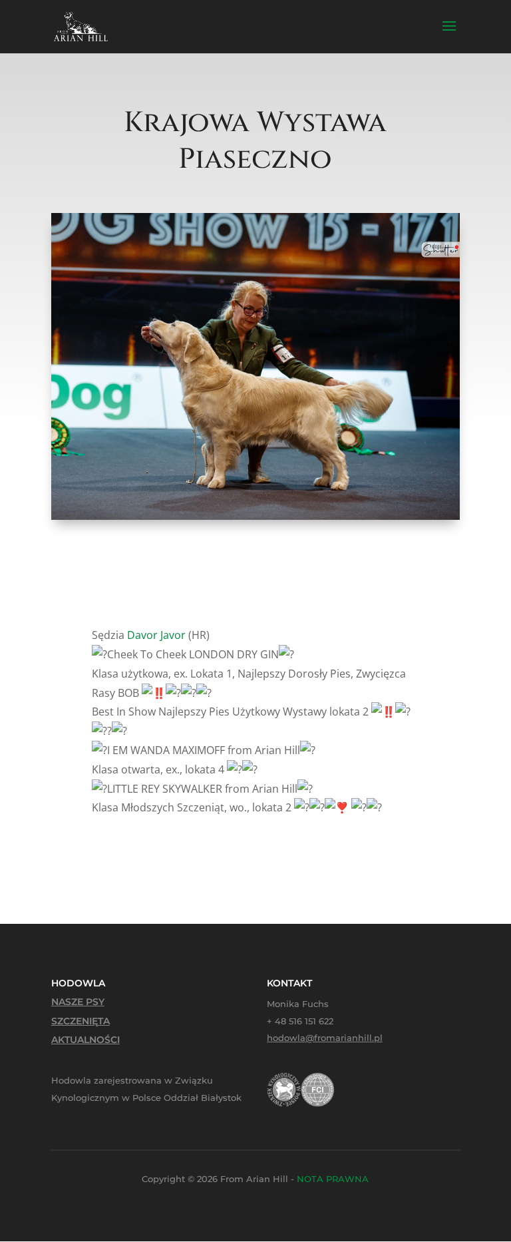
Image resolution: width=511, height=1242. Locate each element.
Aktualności (85, 1040)
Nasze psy (77, 1002)
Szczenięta (80, 1021)
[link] (156, 635)
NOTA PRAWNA (333, 1178)
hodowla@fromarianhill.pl (325, 1037)
